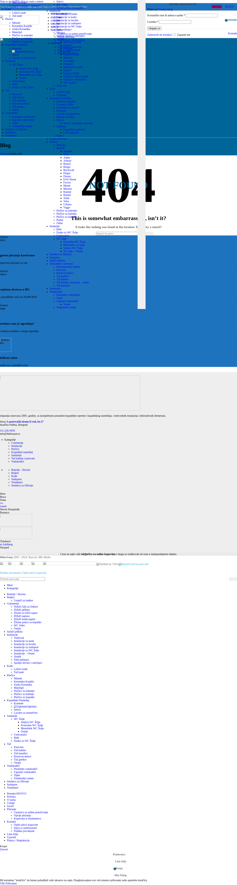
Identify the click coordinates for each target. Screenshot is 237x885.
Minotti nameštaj (65, 116)
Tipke (59, 298)
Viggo (66, 207)
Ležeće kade (63, 92)
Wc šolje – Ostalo (73, 251)
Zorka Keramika (21, 29)
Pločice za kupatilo (66, 216)
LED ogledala (71, 132)
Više (3, 883)
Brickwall (68, 170)
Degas (66, 173)
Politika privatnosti (10, 572)
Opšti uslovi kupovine (34, 572)
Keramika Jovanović (67, 107)
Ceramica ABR (64, 104)
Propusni (68, 63)
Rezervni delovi (65, 273)
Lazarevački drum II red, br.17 (25, 421)
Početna (4, 153)
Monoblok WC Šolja (30, 74)
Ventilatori (55, 288)
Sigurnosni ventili (73, 67)
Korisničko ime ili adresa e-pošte (166, 15)
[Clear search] (135, 18)
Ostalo (22, 77)
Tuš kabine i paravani (61, 263)
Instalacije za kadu (66, 17)
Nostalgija (68, 60)
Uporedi (11, 837)
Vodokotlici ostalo (66, 307)
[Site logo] (19, 23)
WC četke (61, 4)
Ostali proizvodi (58, 138)
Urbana (67, 204)
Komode (61, 110)
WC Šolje (17, 64)
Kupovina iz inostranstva (27, 818)
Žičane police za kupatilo (70, 7)
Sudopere (54, 257)
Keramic (68, 48)
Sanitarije (54, 226)
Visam (66, 304)
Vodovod (61, 85)
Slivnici (60, 32)
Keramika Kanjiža (22, 25)
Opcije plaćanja (22, 815)
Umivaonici (62, 235)
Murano (67, 188)
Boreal (67, 163)
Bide (59, 229)
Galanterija (17, 442)
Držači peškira (22, 609)
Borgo (66, 166)
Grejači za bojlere (23, 600)
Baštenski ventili (72, 42)
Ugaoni (67, 70)
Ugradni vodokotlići (67, 301)
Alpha (66, 157)
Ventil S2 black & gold (75, 76)
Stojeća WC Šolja (73, 248)
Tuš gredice (62, 276)
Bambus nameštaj (66, 101)
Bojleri (15, 472)
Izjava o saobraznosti (25, 827)
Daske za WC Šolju (67, 232)
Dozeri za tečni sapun (25, 612)
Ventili (60, 38)
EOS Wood (69, 179)
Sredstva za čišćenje (22, 485)
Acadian (68, 151)
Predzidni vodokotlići (68, 294)
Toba (66, 201)
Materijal (61, 145)
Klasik (66, 51)
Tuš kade (61, 95)
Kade (52, 88)
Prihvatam (11, 883)
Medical (67, 57)
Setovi (59, 1)
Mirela (60, 120)
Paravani (61, 269)
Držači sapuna (21, 616)
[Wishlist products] (221, 19)
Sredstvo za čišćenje (60, 254)
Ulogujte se (154, 28)
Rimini (67, 195)
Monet (66, 185)
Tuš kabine (62, 279)
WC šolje (61, 238)
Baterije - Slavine (20, 469)
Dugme (67, 45)
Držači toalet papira (24, 619)
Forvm (67, 182)
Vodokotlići (55, 291)
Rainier (67, 191)
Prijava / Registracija (18, 840)
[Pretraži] (149, 233)
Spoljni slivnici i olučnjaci (70, 35)
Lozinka (152, 21)
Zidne (59, 223)
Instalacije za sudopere (68, 23)
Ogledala (61, 126)
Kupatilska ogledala (74, 129)
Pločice (53, 141)
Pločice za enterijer (66, 210)
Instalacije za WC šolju (69, 26)
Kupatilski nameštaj (60, 98)
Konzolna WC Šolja (74, 241)
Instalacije (54, 10)
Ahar (66, 154)
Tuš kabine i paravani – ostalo (72, 282)
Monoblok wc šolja (73, 244)
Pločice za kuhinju (66, 213)
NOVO (229, 6)
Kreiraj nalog (165, 9)
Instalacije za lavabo (67, 20)
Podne (59, 219)
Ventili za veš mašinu (74, 79)
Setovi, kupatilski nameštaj (77, 123)
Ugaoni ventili (71, 73)
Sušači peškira (57, 260)
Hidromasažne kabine (68, 266)
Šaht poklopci (63, 29)
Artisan (67, 160)
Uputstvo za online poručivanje (31, 812)
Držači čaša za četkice (26, 606)
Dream (67, 176)
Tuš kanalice (63, 285)
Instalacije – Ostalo (66, 13)
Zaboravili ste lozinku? (159, 34)
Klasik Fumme (71, 54)
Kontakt (232, 33)
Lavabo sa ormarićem (68, 113)
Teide (66, 198)
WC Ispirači (70, 82)
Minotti (60, 148)
